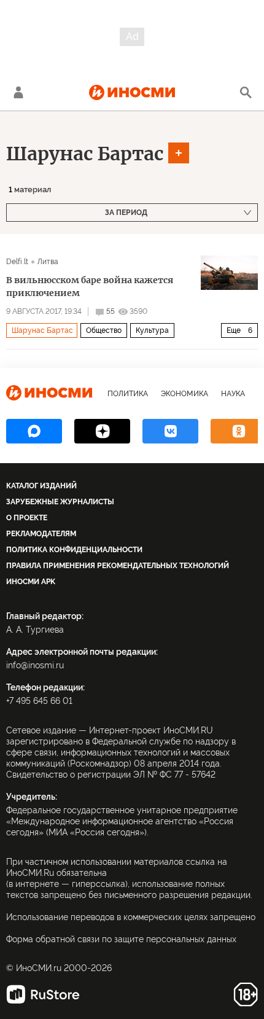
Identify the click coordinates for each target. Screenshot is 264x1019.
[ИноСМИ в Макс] (34, 431)
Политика (127, 393)
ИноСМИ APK (30, 581)
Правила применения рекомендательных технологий (117, 565)
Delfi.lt (17, 261)
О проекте (26, 517)
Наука (233, 393)
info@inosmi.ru (35, 665)
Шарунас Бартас (85, 153)
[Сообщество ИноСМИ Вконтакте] (170, 431)
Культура (152, 330)
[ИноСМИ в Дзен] (102, 431)
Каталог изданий (41, 486)
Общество (104, 330)
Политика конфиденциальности (74, 549)
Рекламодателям (41, 533)
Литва (48, 261)
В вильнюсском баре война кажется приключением (89, 287)
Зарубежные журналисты (60, 502)
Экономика (184, 393)
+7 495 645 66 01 (39, 701)
